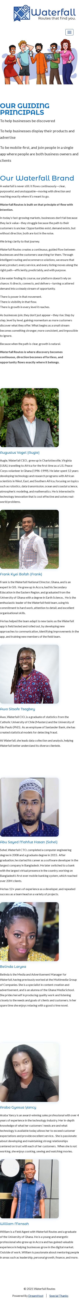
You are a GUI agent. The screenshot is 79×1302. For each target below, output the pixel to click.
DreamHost (35, 1295)
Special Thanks (58, 1295)
